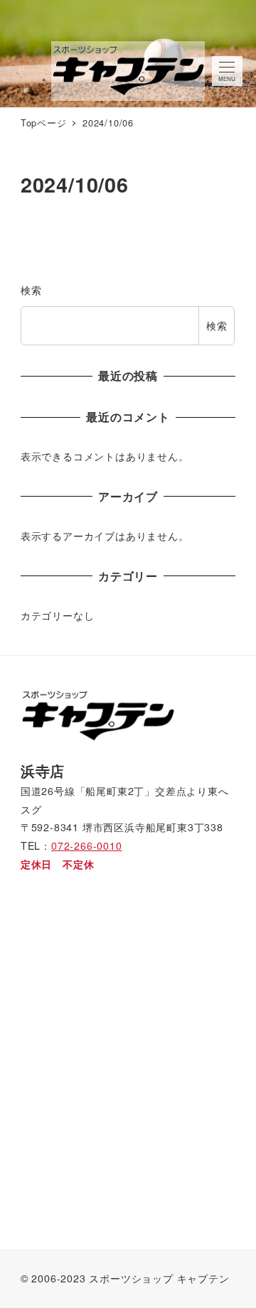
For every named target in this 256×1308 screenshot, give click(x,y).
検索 (31, 290)
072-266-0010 (86, 845)
